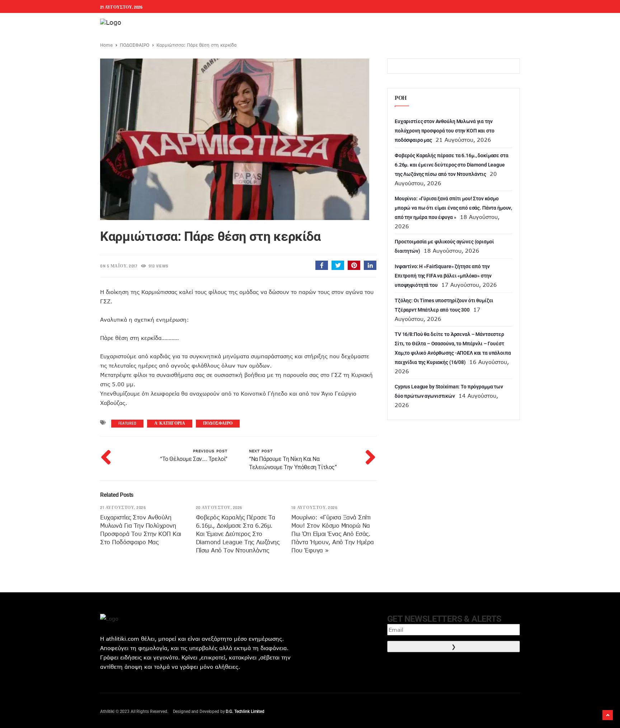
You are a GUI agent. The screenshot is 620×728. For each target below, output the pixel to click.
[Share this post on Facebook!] (321, 265)
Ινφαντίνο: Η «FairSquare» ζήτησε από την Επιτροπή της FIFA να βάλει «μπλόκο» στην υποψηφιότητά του (443, 275)
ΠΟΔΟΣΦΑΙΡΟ (134, 44)
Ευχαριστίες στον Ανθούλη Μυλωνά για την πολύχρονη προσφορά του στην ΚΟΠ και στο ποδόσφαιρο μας (444, 130)
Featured (127, 423)
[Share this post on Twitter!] (338, 265)
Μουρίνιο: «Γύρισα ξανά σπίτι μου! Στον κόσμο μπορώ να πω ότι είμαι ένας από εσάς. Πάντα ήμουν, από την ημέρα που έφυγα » (332, 534)
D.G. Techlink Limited (245, 711)
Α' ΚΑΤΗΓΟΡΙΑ (169, 423)
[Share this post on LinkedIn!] (370, 265)
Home (106, 44)
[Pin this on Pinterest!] (354, 265)
